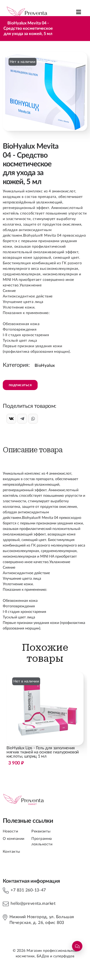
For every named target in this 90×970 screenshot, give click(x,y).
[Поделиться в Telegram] (22, 418)
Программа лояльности (41, 841)
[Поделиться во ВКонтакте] (11, 418)
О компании (13, 839)
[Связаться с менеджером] (77, 946)
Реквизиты (41, 831)
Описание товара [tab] (33, 450)
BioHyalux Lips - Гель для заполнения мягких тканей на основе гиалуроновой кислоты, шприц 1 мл (42, 755)
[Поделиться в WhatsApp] (33, 418)
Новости (10, 831)
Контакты (11, 851)
